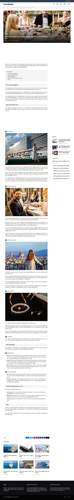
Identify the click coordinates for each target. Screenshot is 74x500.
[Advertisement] (26, 54)
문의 (70, 497)
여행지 (65, 4)
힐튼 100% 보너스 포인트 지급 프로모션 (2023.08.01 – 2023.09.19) (60, 168)
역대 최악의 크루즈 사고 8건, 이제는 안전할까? (26, 456)
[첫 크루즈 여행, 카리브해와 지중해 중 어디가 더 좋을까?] (42, 448)
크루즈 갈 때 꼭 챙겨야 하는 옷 (13, 75)
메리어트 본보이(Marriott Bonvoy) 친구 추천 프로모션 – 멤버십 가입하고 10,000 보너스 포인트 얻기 (61, 178)
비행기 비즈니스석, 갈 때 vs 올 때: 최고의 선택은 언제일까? (64, 152)
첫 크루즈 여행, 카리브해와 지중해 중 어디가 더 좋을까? (42, 456)
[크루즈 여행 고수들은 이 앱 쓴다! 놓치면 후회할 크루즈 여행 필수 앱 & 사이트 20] (55, 141)
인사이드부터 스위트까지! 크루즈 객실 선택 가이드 (26, 472)
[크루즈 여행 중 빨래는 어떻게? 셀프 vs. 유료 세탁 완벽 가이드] (55, 147)
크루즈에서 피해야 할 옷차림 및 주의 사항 (15, 78)
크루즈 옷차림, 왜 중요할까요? (13, 73)
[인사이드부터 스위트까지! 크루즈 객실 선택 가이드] (26, 464)
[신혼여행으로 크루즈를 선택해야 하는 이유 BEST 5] (10, 448)
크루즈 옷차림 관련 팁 (11, 76)
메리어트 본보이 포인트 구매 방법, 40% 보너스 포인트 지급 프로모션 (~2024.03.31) (61, 161)
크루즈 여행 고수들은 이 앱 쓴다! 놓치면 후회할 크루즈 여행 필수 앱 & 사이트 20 (65, 140)
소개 (67, 497)
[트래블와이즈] (8, 4)
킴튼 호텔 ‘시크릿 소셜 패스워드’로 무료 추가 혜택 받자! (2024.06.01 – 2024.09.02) (61, 170)
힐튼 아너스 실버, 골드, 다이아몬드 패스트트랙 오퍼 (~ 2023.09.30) (62, 173)
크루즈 (61, 4)
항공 (54, 4)
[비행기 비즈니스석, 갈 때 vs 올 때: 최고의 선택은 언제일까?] (55, 153)
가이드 (68, 4)
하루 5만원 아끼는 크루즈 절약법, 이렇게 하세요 (10, 472)
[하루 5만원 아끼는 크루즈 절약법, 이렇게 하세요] (10, 464)
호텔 (57, 4)
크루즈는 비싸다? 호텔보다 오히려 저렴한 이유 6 (42, 472)
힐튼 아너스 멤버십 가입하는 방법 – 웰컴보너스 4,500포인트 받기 (61, 165)
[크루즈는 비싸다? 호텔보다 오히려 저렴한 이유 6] (42, 464)
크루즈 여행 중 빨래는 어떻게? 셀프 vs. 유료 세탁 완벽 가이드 (64, 147)
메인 (64, 497)
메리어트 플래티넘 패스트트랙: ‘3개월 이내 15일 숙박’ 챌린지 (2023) (61, 176)
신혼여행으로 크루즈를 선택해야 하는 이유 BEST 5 (10, 456)
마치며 (9, 79)
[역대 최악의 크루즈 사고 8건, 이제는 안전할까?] (26, 448)
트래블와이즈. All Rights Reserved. (13, 497)
